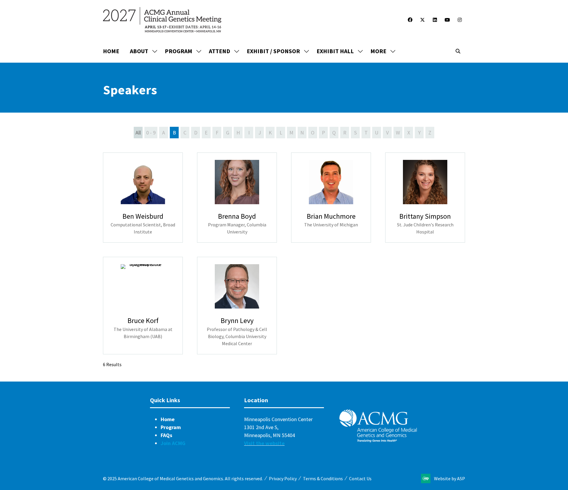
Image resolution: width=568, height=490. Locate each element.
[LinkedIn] (435, 19)
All (138, 132)
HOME (111, 51)
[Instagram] (459, 19)
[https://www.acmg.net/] (378, 440)
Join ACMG (173, 443)
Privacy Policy (283, 478)
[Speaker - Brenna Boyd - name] (237, 198)
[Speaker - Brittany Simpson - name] (425, 198)
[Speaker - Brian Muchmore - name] (331, 198)
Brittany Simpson (425, 216)
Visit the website (264, 443)
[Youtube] (447, 19)
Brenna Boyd (237, 216)
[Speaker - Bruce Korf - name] (143, 305)
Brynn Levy (237, 320)
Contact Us (360, 478)
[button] (381, 51)
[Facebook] (410, 19)
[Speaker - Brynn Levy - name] (237, 305)
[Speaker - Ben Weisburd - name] (143, 198)
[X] (422, 19)
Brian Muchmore (331, 216)
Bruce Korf (143, 320)
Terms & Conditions (323, 478)
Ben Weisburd (142, 216)
